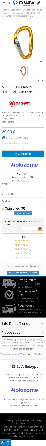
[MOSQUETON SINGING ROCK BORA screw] (38, 80)
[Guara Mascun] (23, 3)
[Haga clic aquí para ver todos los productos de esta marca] (19, 104)
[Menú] (4, 3)
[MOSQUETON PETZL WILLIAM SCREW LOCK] (42, 80)
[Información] (42, 3)
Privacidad (29, 354)
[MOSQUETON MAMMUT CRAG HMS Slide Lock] (41, 61)
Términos (38, 354)
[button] (23, 194)
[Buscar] (9, 3)
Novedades (11, 332)
